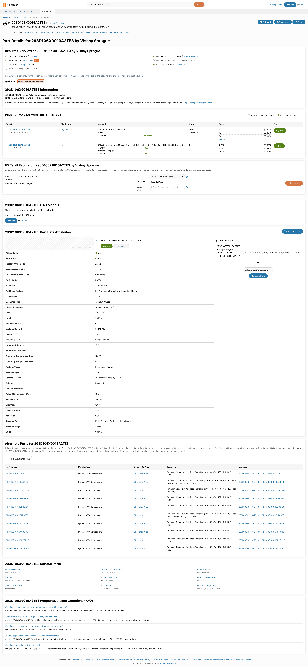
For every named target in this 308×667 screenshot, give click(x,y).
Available (28, 60)
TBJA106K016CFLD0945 (17, 523)
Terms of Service (160, 659)
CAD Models (63, 32)
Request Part (27, 64)
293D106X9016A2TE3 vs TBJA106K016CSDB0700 (261, 507)
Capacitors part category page (198, 102)
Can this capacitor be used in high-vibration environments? (32, 635)
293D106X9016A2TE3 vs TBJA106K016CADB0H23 (262, 540)
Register (290, 4)
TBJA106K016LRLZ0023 (17, 482)
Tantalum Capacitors (21, 17)
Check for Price (141, 473)
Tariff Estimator (47, 32)
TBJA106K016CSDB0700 (17, 507)
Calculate (294, 183)
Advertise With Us (242, 659)
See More (223, 139)
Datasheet (122, 246)
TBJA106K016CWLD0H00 (17, 548)
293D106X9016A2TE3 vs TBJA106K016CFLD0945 (261, 523)
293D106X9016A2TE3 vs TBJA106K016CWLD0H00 (262, 548)
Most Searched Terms (105, 659)
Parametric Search (126, 659)
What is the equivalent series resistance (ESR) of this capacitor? (34, 626)
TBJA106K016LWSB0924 (17, 490)
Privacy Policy (143, 659)
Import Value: (139, 188)
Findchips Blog (275, 4)
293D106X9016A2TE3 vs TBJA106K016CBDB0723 (261, 473)
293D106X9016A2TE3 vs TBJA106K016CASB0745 (261, 532)
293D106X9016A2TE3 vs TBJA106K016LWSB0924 (262, 490)
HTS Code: (140, 181)
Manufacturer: (11, 183)
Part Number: (9, 177)
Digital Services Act (179, 659)
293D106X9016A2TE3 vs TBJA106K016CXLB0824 (261, 498)
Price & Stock (31, 32)
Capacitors (7, 17)
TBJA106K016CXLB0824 (17, 498)
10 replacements (190, 56)
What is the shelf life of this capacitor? (22, 645)
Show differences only (78, 247)
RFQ (279, 146)
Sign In (302, 4)
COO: (138, 176)
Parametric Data (293, 231)
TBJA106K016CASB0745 (17, 532)
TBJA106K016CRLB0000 (17, 515)
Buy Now (280, 130)
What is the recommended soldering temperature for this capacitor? (36, 607)
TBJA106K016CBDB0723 (17, 473)
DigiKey (64, 129)
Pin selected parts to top (291, 115)
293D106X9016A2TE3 (19, 129)
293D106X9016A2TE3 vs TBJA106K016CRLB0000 (261, 515)
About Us (88, 659)
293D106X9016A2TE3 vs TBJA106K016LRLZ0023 (261, 482)
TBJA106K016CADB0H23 (17, 540)
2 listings (33, 56)
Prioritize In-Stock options (263, 115)
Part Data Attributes (81, 32)
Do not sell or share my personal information (211, 659)
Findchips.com (10, 5)
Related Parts (116, 32)
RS (62, 145)
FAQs (127, 32)
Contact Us (77, 659)
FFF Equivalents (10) (19, 459)
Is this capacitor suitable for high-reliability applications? (31, 616)
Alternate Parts (100, 32)
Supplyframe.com (168, 663)
